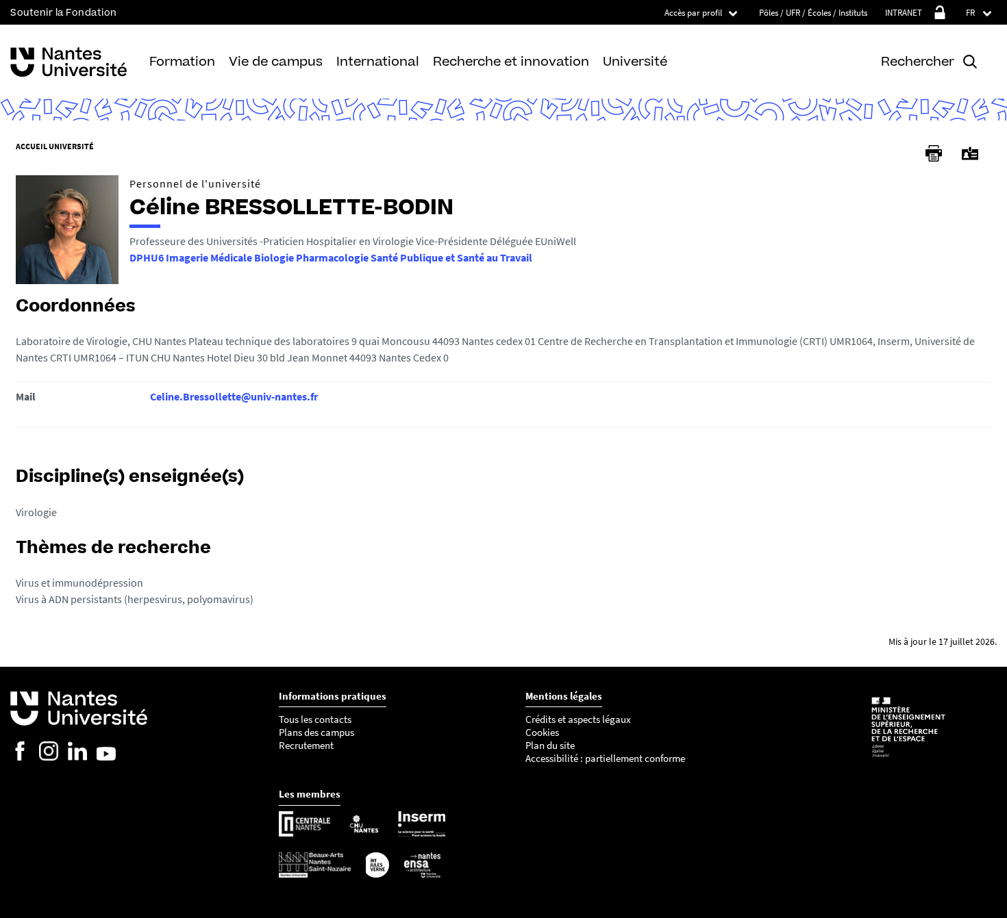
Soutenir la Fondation (63, 12)
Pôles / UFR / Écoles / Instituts (813, 12)
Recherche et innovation (511, 61)
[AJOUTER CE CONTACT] (970, 153)
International (377, 61)
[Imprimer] (933, 153)
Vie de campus (276, 61)
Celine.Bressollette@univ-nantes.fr (234, 396)
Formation (182, 61)
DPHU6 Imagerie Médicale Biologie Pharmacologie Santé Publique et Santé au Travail (330, 257)
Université (635, 61)
